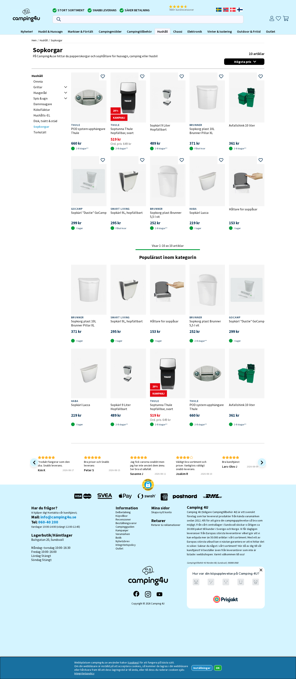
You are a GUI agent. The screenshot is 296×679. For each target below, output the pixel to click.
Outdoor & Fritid (249, 31)
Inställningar (201, 668)
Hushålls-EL (41, 115)
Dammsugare (42, 104)
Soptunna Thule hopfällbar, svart (122, 131)
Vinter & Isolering (219, 31)
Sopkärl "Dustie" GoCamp (89, 213)
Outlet (270, 31)
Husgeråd (40, 93)
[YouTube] (159, 594)
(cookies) (133, 662)
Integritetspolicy (126, 545)
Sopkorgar (56, 40)
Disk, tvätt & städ (45, 121)
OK (218, 668)
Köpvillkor (122, 516)
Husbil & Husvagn (50, 31)
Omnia (38, 81)
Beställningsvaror (126, 523)
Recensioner (123, 519)
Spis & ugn (40, 98)
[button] (184, 8)
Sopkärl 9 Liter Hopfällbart (160, 127)
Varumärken (123, 534)
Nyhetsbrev (123, 541)
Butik (119, 537)
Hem (34, 40)
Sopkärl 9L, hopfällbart (127, 213)
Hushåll (162, 31)
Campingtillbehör (139, 31)
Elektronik (194, 31)
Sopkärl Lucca (198, 213)
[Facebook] (136, 594)
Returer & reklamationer (165, 525)
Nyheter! (27, 31)
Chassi (177, 31)
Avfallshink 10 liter (242, 125)
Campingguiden (125, 526)
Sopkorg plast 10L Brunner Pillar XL (201, 131)
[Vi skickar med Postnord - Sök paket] (185, 496)
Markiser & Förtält (80, 31)
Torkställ (39, 132)
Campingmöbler (110, 31)
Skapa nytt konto (161, 512)
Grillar (37, 87)
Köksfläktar (41, 110)
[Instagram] (148, 594)
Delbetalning (123, 512)
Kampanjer (122, 530)
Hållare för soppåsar (243, 209)
